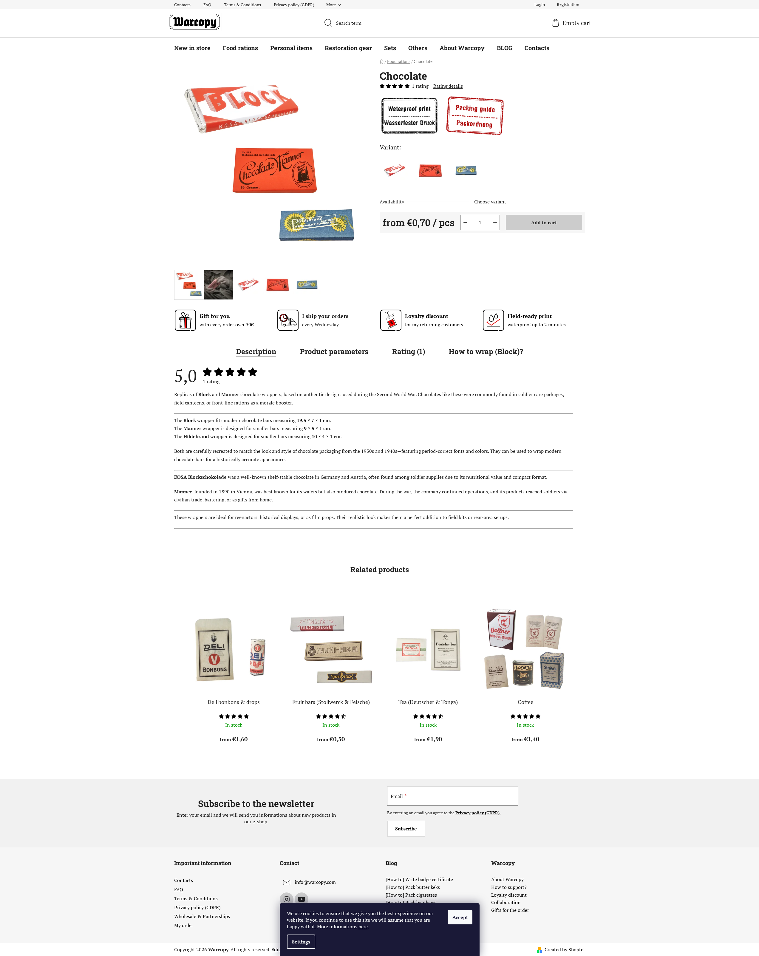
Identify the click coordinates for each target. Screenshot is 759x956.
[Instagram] (286, 899)
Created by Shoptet (565, 949)
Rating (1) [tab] (408, 351)
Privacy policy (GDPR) (294, 4)
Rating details (448, 86)
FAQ (207, 4)
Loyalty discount (509, 895)
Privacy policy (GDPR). (478, 813)
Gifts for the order (510, 910)
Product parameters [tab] (334, 351)
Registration (568, 4)
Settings (301, 941)
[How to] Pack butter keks (413, 887)
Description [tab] (256, 351)
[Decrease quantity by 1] (465, 222)
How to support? (509, 887)
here (363, 926)
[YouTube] (301, 899)
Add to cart (544, 222)
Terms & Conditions (242, 4)
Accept (460, 917)
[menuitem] (192, 48)
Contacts (182, 4)
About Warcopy (507, 879)
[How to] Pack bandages (411, 902)
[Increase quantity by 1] (495, 222)
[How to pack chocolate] (475, 115)
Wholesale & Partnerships (202, 916)
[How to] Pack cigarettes (411, 895)
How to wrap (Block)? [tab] (486, 351)
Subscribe (406, 828)
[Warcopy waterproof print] (409, 115)
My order (183, 925)
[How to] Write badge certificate (419, 879)
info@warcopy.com (315, 882)
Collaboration (506, 902)
